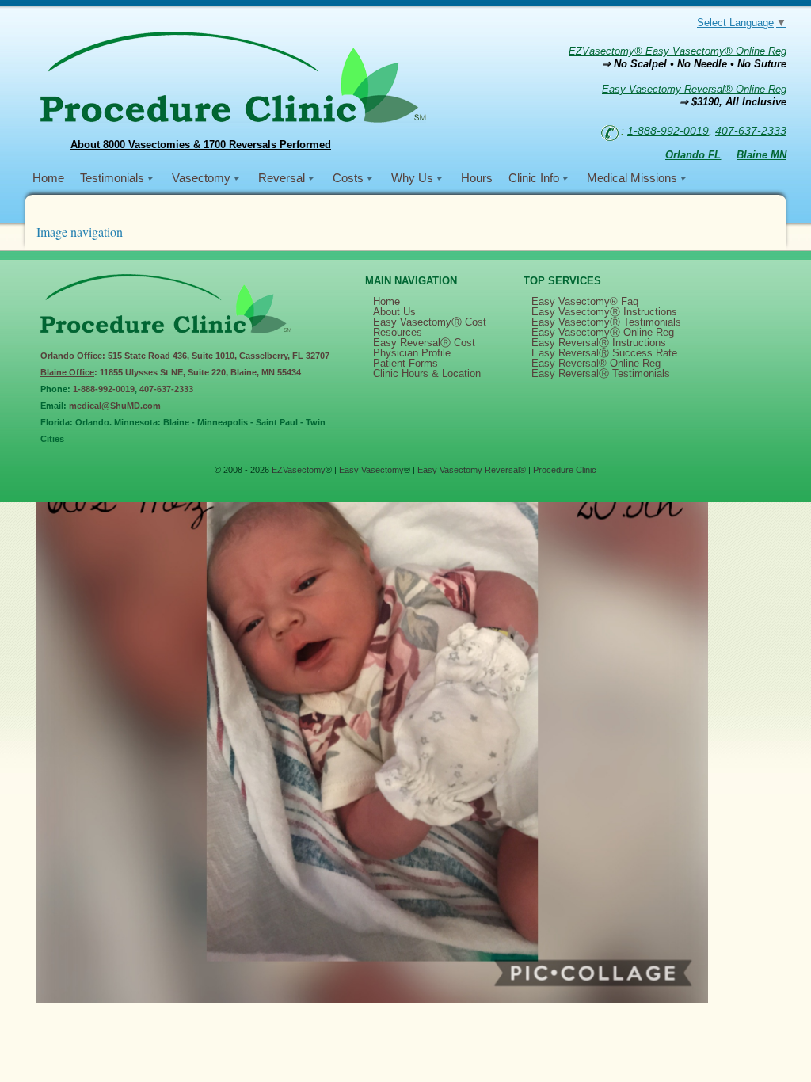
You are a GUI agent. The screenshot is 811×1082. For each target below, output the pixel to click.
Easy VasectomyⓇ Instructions (604, 312)
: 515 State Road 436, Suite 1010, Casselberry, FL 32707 (184, 355)
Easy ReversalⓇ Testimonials (600, 373)
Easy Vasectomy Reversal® (471, 469)
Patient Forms (405, 363)
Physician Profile (412, 353)
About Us (394, 312)
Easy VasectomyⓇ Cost (429, 322)
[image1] (372, 999)
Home (48, 178)
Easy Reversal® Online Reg (596, 363)
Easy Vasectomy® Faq (584, 301)
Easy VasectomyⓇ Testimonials (606, 322)
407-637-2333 (750, 130)
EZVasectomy (299, 469)
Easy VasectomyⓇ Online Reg (602, 332)
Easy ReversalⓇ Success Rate (604, 353)
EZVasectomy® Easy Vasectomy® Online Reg (677, 51)
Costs (348, 178)
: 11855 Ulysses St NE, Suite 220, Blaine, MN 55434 (170, 372)
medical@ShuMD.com (115, 405)
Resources (397, 332)
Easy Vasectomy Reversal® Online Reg (694, 89)
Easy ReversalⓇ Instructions (598, 343)
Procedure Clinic (564, 469)
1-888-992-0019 (668, 130)
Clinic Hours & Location (427, 373)
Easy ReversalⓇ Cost (424, 343)
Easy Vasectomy (371, 469)
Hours (477, 178)
